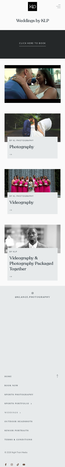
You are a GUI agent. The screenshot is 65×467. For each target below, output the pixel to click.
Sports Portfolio (17, 403)
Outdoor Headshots (19, 421)
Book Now (11, 385)
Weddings (11, 412)
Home (8, 376)
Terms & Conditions (18, 439)
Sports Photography (19, 394)
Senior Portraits (17, 430)
